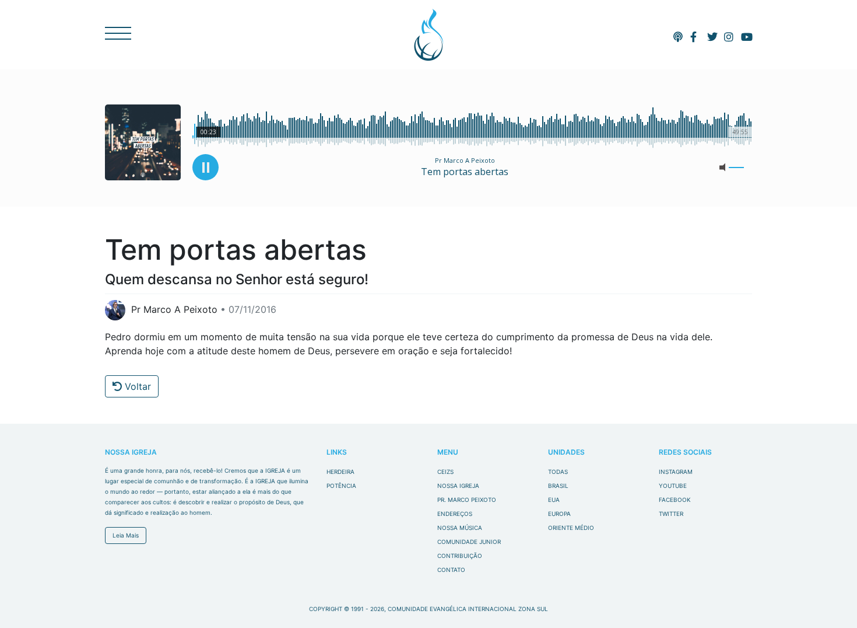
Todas (558, 471)
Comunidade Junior (469, 541)
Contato (451, 569)
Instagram (676, 471)
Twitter (671, 513)
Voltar (136, 386)
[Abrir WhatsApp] (827, 598)
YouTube (673, 485)
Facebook (675, 499)
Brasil (558, 485)
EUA (554, 499)
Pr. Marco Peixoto (466, 499)
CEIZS (429, 34)
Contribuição (459, 555)
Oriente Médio (571, 527)
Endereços (454, 513)
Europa (559, 513)
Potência (341, 485)
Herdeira (340, 471)
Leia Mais (126, 535)
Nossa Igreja (458, 485)
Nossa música (459, 527)
